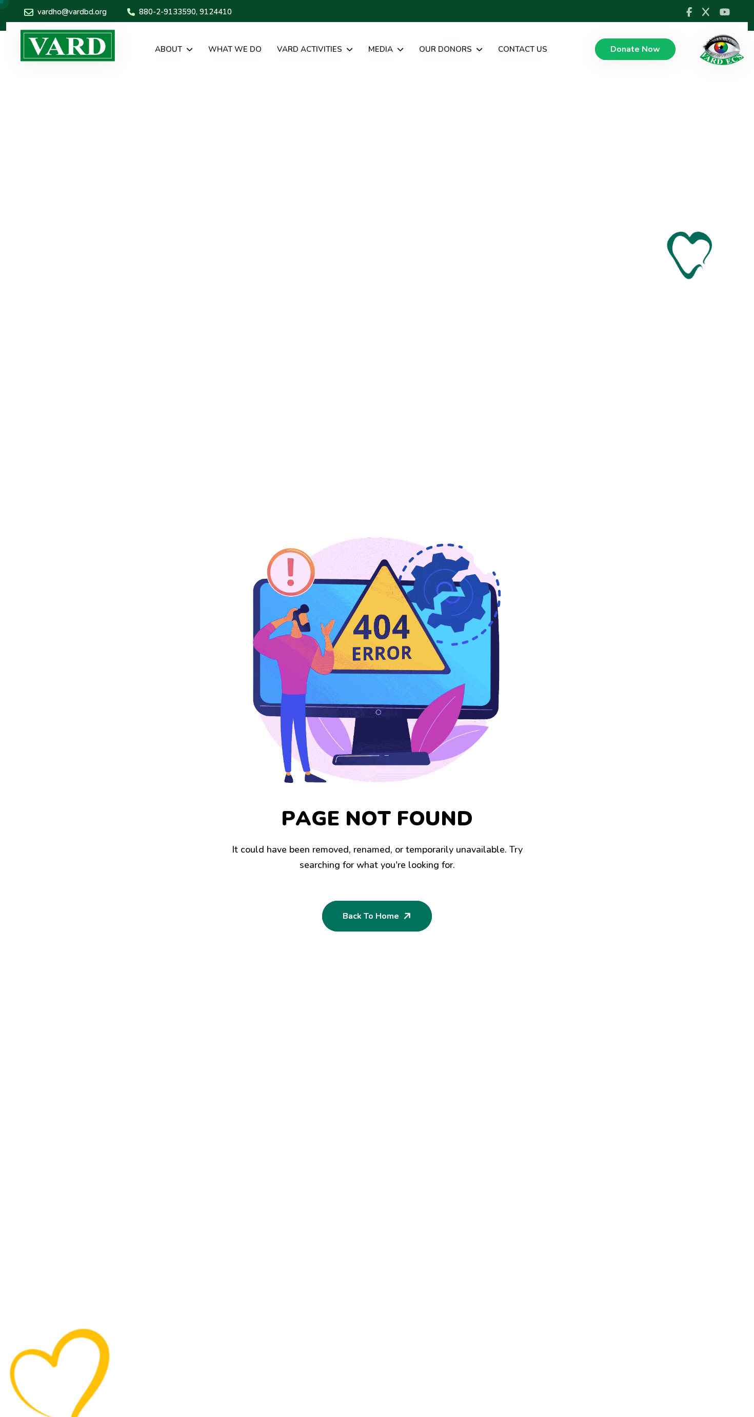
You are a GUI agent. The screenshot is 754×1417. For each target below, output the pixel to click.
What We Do (235, 49)
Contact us (522, 49)
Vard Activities (309, 49)
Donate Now (635, 49)
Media (380, 49)
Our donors (445, 49)
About (168, 49)
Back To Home (371, 916)
